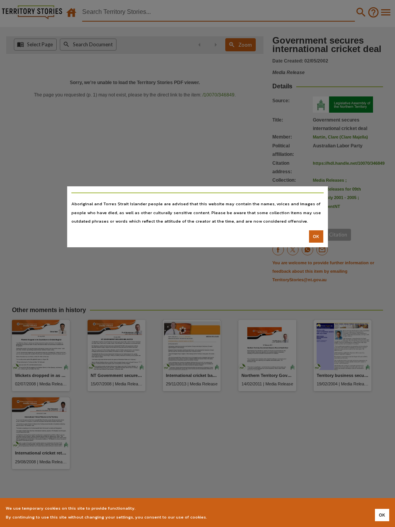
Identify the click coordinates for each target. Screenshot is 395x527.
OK (316, 236)
